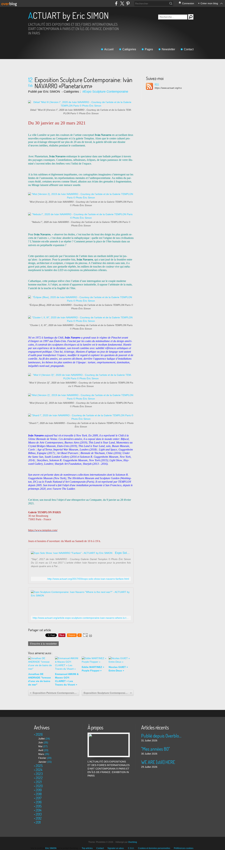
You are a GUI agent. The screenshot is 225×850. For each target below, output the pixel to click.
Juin (40, 742)
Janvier (42, 761)
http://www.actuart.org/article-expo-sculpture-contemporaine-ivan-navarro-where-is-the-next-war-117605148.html (81, 618)
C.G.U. (131, 848)
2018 (39, 794)
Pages (149, 49)
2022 (39, 777)
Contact (189, 49)
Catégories (129, 49)
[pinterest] (128, 3)
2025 (39, 765)
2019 (39, 790)
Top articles (87, 848)
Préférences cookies (183, 848)
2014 (38, 810)
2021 (39, 782)
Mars (41, 754)
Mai (40, 746)
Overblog (132, 842)
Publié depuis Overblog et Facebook (162, 736)
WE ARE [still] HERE (158, 762)
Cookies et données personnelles (154, 848)
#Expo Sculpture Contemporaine (105, 91)
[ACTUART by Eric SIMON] (109, 734)
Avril (40, 750)
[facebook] (116, 3)
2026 (39, 734)
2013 (39, 814)
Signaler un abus (115, 848)
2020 (39, 786)
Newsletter (168, 49)
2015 (39, 806)
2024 (39, 769)
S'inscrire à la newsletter (43, 643)
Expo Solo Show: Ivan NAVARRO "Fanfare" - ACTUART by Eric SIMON (123, 553)
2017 (39, 798)
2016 (39, 802)
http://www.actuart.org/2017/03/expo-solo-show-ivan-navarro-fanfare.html (88, 579)
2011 (38, 822)
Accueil (109, 49)
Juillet (41, 738)
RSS (157, 84)
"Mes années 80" (155, 749)
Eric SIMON (50, 848)
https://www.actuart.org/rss (168, 88)
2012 (39, 818)
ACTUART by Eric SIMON (68, 15)
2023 (39, 773)
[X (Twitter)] (122, 3)
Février (42, 757)
